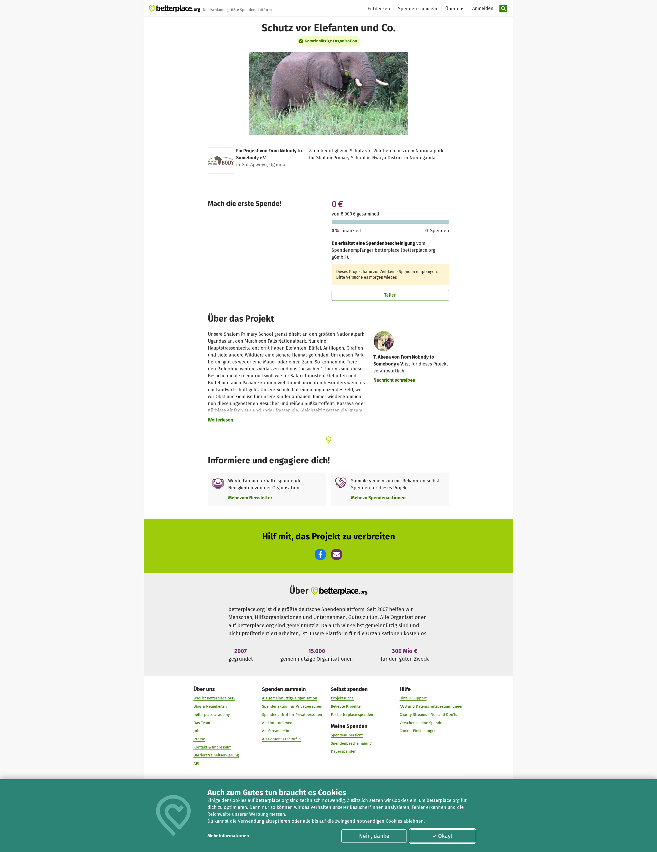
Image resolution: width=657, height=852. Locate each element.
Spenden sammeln (417, 9)
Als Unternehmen (277, 722)
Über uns (454, 9)
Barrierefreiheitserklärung (216, 755)
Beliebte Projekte (346, 706)
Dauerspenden (343, 751)
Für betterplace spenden (352, 714)
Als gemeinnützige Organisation (289, 698)
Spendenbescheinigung (351, 743)
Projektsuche (342, 698)
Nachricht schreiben (394, 380)
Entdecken (379, 9)
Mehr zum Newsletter (250, 498)
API (196, 763)
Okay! (445, 836)
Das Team (202, 722)
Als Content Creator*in (281, 739)
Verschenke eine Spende (421, 722)
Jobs (197, 730)
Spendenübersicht (347, 735)
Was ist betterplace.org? (214, 698)
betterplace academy (212, 714)
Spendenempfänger (352, 250)
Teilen (390, 295)
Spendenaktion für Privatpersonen (292, 706)
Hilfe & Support (413, 698)
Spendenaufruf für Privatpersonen (292, 714)
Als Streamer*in (275, 730)
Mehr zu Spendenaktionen (378, 498)
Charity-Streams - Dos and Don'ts (428, 714)
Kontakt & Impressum (212, 747)
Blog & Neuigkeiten (210, 706)
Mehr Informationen (228, 836)
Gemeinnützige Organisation (331, 41)
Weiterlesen (220, 420)
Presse (199, 739)
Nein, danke (374, 836)
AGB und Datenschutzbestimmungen (431, 706)
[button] (320, 554)
